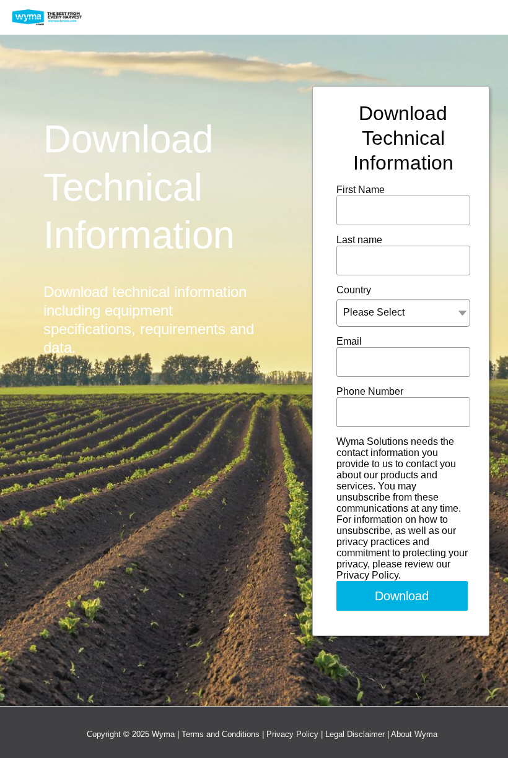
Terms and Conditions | (224, 734)
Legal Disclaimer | (358, 734)
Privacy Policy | (295, 734)
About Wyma (414, 734)
